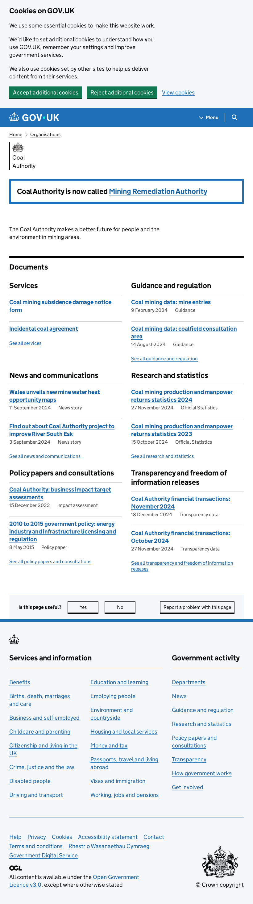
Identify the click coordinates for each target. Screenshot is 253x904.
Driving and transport (36, 794)
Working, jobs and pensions (124, 794)
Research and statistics (201, 723)
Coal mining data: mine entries (171, 302)
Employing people (112, 696)
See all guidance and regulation (164, 359)
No (126, 607)
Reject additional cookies (122, 92)
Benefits (19, 682)
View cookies (178, 92)
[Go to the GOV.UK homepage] (34, 117)
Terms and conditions (36, 846)
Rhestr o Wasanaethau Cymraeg (108, 846)
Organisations (45, 134)
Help (15, 836)
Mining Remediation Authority (158, 191)
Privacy (36, 836)
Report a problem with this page (197, 607)
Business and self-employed (44, 717)
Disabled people (30, 781)
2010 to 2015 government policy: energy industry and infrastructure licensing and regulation (62, 531)
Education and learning (119, 682)
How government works (202, 773)
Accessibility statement (108, 836)
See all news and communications (45, 456)
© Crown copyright (220, 884)
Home (15, 134)
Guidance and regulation (203, 710)
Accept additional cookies (45, 92)
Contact (153, 836)
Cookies (62, 836)
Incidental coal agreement (43, 328)
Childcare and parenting (39, 731)
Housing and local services (123, 731)
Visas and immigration (117, 781)
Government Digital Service (43, 855)
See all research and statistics (162, 456)
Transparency (189, 759)
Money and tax (108, 745)
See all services (25, 343)
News (179, 696)
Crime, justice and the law (41, 767)
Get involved (187, 787)
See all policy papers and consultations (50, 561)
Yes (89, 607)
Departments (188, 682)
